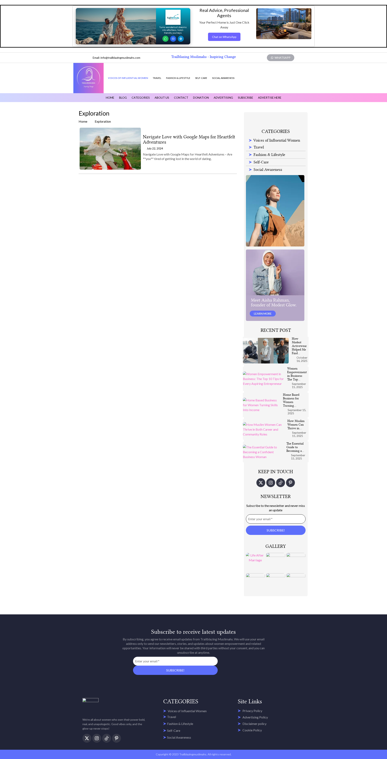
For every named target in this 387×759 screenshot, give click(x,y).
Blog (123, 97)
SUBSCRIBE (245, 97)
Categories (141, 97)
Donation (201, 97)
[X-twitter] (260, 482)
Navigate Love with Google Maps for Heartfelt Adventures (189, 139)
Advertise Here (269, 97)
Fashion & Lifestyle (178, 77)
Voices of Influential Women (128, 77)
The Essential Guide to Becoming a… (295, 447)
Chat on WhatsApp (224, 37)
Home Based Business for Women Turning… (291, 400)
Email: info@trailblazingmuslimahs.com (116, 57)
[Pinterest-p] (290, 482)
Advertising (223, 97)
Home (110, 97)
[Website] (181, 39)
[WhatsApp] (165, 39)
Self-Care (201, 77)
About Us (162, 97)
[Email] (173, 39)
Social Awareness (223, 77)
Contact (181, 97)
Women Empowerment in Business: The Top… (297, 374)
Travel (157, 77)
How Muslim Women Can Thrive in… (296, 424)
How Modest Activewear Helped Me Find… (299, 346)
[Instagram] (270, 482)
